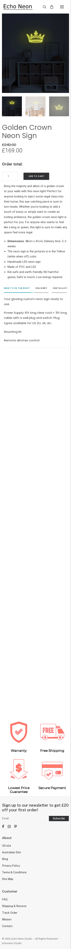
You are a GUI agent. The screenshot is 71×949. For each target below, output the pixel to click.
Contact (7, 926)
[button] (62, 7)
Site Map (7, 879)
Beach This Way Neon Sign (35, 524)
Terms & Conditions (14, 872)
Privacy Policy (11, 865)
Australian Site (11, 852)
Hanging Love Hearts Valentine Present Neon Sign (35, 611)
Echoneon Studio (12, 943)
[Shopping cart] (49, 7)
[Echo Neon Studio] (18, 7)
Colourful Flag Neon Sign (35, 439)
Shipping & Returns (14, 906)
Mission (6, 919)
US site (6, 845)
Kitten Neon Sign (35, 699)
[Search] (42, 7)
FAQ (4, 899)
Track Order (9, 912)
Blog (5, 859)
